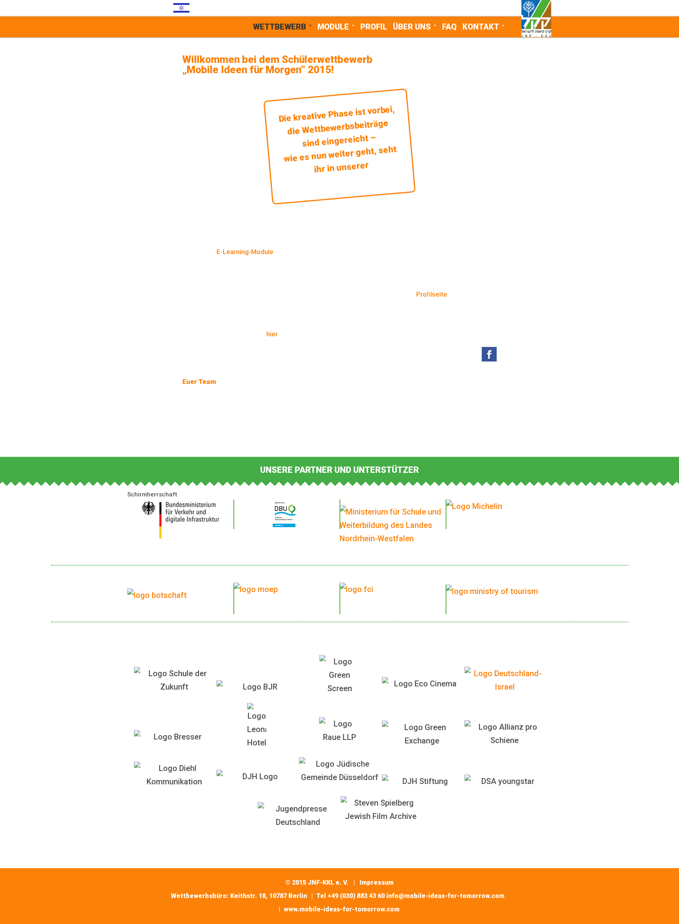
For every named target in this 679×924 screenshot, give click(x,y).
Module (333, 26)
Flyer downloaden (339, 425)
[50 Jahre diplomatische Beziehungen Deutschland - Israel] (504, 680)
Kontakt (480, 26)
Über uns (412, 26)
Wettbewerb (279, 26)
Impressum (377, 882)
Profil (373, 26)
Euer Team (199, 381)
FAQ (449, 26)
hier (272, 334)
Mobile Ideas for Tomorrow (176, 33)
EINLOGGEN (483, 8)
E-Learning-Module (245, 252)
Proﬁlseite (431, 294)
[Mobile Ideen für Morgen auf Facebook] (489, 355)
